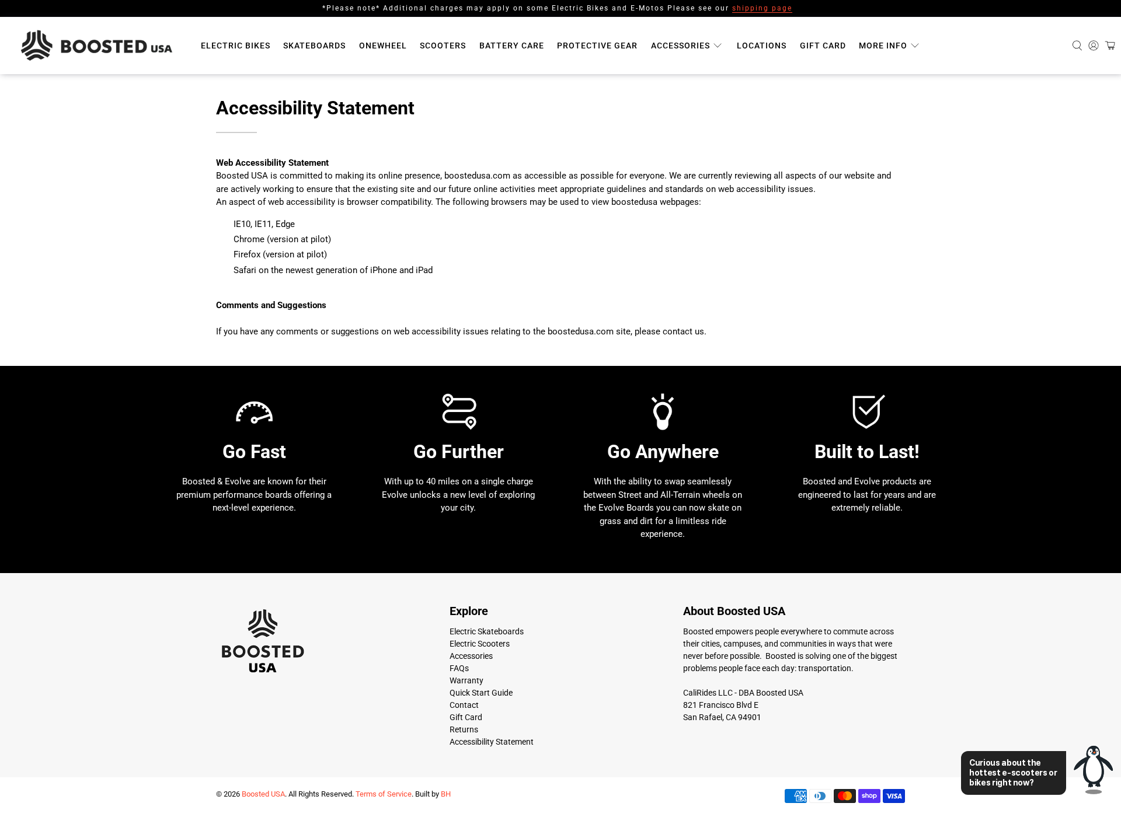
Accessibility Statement (492, 741)
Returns (464, 729)
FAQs (459, 668)
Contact (464, 705)
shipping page (762, 8)
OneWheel (383, 45)
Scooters (443, 45)
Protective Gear (597, 45)
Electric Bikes (235, 45)
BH (446, 794)
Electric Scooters (480, 643)
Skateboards (314, 45)
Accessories (680, 45)
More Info (883, 45)
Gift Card (823, 45)
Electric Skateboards (487, 631)
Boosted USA (263, 794)
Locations (761, 45)
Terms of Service (384, 794)
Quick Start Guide (481, 692)
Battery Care (511, 45)
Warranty (466, 680)
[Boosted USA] (99, 45)
